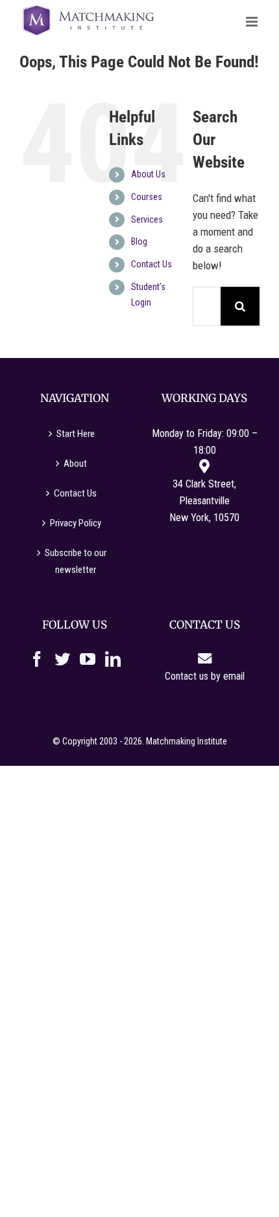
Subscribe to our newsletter (75, 561)
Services (147, 219)
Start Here (75, 434)
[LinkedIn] (113, 659)
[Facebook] (37, 659)
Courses (146, 197)
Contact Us (151, 264)
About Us (148, 174)
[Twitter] (62, 659)
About (75, 463)
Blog (139, 241)
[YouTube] (87, 659)
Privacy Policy (75, 523)
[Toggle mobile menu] (253, 21)
